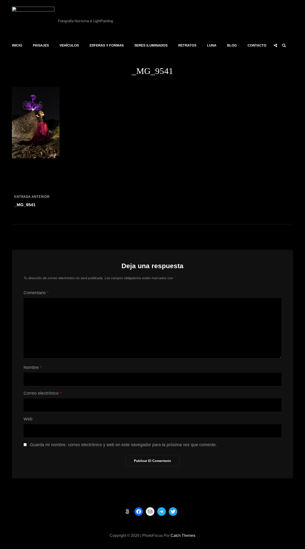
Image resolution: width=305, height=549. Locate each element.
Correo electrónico (42, 393)
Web (28, 419)
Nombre (33, 367)
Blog (232, 45)
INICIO (17, 45)
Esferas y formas (107, 45)
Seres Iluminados (151, 45)
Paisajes (41, 45)
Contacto (257, 45)
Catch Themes (183, 535)
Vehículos (69, 45)
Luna (211, 45)
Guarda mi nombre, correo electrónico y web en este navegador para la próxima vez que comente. (123, 444)
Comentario (36, 292)
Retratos (187, 45)
